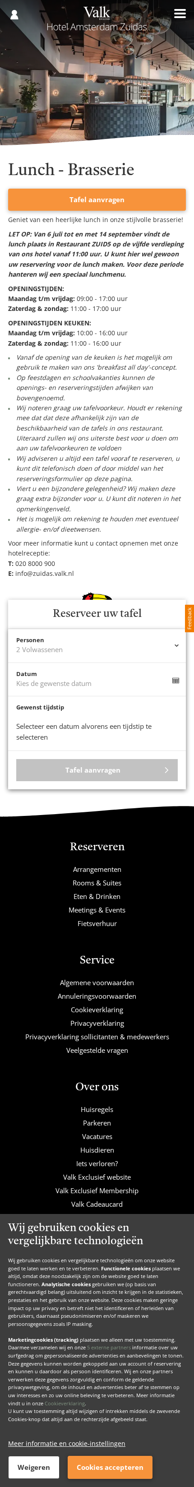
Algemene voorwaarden (97, 982)
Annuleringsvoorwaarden (97, 996)
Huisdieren (97, 1149)
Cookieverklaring (65, 1403)
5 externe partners (109, 1347)
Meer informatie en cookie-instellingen (66, 1443)
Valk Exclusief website (97, 1176)
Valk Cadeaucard (97, 1204)
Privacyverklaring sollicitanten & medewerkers (97, 1036)
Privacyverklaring (97, 1023)
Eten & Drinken (97, 896)
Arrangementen (97, 869)
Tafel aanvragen (97, 199)
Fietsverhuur (97, 923)
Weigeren (34, 1467)
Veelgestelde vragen (97, 1050)
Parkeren (97, 1122)
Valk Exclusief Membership (97, 1190)
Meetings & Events (97, 909)
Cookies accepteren (110, 1467)
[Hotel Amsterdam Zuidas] (97, 21)
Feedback (189, 618)
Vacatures (97, 1136)
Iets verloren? (97, 1163)
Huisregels (97, 1109)
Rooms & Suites (97, 882)
